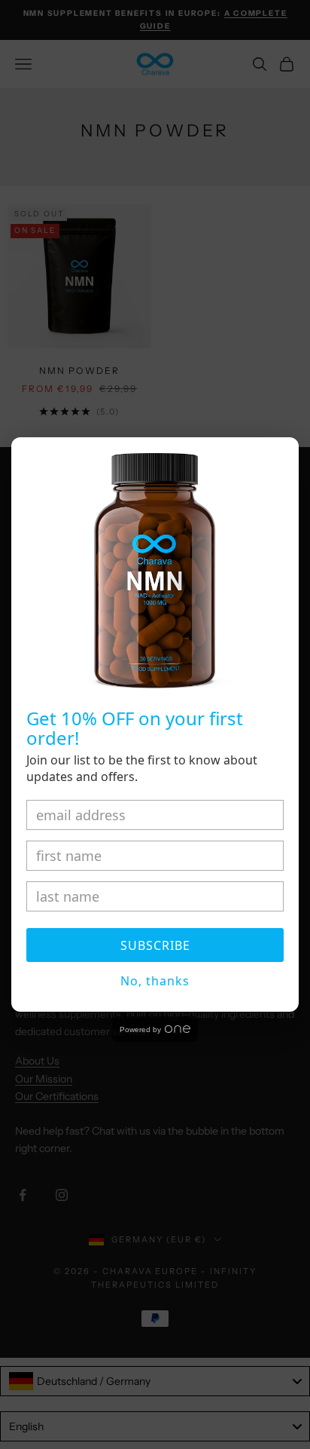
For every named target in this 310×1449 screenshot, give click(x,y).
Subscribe (155, 945)
